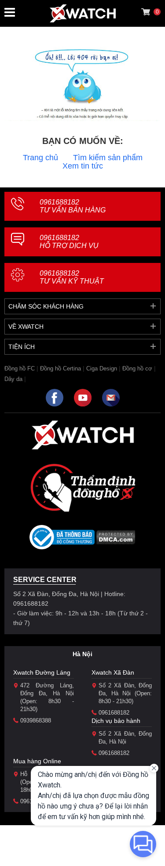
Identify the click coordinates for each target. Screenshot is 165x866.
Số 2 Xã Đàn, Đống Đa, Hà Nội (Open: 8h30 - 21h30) (125, 693)
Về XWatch (26, 326)
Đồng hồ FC (19, 368)
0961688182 (73, 206)
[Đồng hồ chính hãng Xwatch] (83, 13)
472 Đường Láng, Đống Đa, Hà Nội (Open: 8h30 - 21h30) (47, 697)
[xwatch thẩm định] (83, 488)
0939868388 (35, 720)
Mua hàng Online (37, 761)
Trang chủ (40, 158)
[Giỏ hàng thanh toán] (145, 11)
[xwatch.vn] (83, 435)
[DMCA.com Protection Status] (116, 540)
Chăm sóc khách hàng (46, 306)
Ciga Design (101, 368)
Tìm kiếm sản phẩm (108, 158)
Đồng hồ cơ (137, 368)
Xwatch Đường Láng (41, 672)
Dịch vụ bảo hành (116, 720)
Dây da (13, 379)
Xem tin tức (82, 166)
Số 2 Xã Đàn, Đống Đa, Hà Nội (125, 737)
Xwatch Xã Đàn (113, 672)
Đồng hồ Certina (60, 368)
